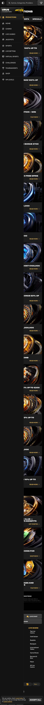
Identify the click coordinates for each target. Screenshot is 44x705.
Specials (37, 19)
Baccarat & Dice (33, 657)
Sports (25, 19)
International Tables (34, 648)
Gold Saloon (34, 636)
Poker (32, 662)
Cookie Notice (19, 698)
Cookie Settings (7, 701)
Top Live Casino (32, 632)
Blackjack (33, 644)
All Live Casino (32, 666)
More (35, 684)
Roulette (33, 640)
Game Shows (34, 653)
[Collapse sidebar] (3, 3)
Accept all (35, 700)
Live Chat (33, 616)
